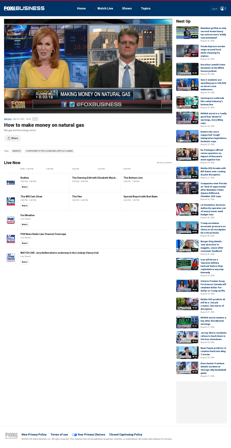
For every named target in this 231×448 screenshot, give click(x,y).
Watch (25, 187)
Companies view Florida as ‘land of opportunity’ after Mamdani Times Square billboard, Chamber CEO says (214, 190)
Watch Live (105, 8)
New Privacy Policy (34, 434)
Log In (214, 9)
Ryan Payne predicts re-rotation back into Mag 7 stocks (214, 351)
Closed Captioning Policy (125, 434)
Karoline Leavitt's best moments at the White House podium (213, 67)
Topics (146, 8)
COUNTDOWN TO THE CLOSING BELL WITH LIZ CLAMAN (49, 151)
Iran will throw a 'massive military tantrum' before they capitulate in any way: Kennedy (212, 266)
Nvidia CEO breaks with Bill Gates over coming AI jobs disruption (213, 171)
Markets (8, 119)
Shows (127, 8)
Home (81, 8)
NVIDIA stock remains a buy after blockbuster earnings (213, 320)
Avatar (222, 8)
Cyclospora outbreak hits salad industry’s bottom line (212, 101)
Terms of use (59, 434)
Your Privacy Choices (91, 434)
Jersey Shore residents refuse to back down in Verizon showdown (214, 336)
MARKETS (17, 151)
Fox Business (24, 8)
